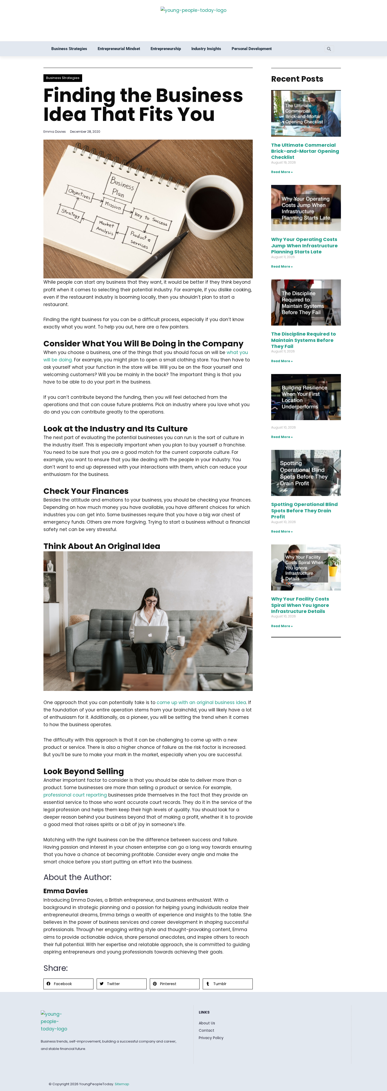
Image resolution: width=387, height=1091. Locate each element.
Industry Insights (206, 48)
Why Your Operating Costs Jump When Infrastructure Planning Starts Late (304, 245)
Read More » (282, 172)
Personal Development (252, 48)
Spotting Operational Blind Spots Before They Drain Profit (304, 510)
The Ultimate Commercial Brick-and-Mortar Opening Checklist (305, 151)
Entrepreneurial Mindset (119, 48)
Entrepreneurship (166, 48)
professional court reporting (75, 795)
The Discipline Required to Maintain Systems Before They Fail (303, 340)
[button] (68, 984)
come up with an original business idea (201, 702)
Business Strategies (69, 48)
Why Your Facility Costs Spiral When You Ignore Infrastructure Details (300, 605)
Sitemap (122, 1084)
